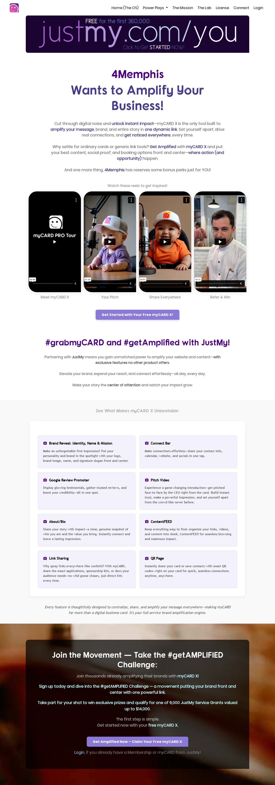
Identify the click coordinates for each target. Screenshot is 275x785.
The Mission (182, 7)
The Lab (204, 7)
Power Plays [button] (154, 7)
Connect (241, 7)
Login (258, 7)
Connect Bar (161, 443)
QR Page (157, 558)
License (222, 7)
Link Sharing (59, 558)
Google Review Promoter (69, 480)
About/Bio (57, 521)
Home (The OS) (125, 7)
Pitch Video (160, 480)
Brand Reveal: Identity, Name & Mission (80, 443)
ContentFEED (161, 521)
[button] (137, 34)
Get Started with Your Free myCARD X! (137, 314)
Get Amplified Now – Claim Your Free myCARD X (137, 741)
